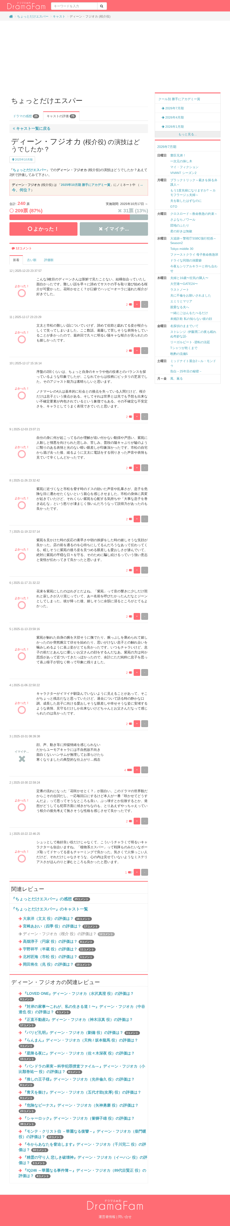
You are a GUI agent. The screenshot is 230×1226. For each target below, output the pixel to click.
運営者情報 (107, 1217)
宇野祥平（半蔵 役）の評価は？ (58, 949)
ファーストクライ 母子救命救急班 (194, 254)
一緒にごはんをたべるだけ (189, 313)
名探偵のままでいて (184, 326)
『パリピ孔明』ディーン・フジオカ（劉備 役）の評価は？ (80, 1032)
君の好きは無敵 (181, 231)
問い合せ (125, 1217)
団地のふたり (179, 225)
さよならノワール (182, 219)
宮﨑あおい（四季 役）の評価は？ (60, 926)
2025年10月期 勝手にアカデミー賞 (85, 185)
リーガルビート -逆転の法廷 (190, 342)
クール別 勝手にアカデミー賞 (179, 99)
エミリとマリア (181, 301)
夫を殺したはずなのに (186, 200)
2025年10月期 (23, 159)
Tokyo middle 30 (181, 248)
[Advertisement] (115, 56)
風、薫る (176, 378)
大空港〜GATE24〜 (184, 284)
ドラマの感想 (25, 116)
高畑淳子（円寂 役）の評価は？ (58, 941)
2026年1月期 (174, 126)
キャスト (59, 16)
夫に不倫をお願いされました (190, 295)
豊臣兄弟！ (178, 155)
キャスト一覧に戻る (33, 128)
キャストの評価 (60, 116)
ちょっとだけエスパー (33, 16)
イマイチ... (116, 229)
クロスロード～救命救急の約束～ (193, 213)
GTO (173, 206)
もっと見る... (187, 134)
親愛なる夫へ (179, 307)
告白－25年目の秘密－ (186, 371)
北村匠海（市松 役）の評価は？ (58, 957)
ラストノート (179, 289)
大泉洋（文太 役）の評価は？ (56, 918)
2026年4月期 (174, 117)
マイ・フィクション (184, 167)
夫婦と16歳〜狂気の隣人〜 (189, 278)
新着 (16, 260)
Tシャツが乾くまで (183, 348)
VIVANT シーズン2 (183, 173)
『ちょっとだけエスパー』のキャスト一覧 (49, 909)
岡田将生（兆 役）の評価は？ (56, 964)
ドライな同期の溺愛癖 (186, 260)
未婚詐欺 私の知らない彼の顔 (191, 319)
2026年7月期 (174, 108)
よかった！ (45, 229)
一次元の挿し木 (181, 161)
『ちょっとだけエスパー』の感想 (41, 899)
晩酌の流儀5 (179, 354)
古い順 (31, 260)
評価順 (48, 260)
